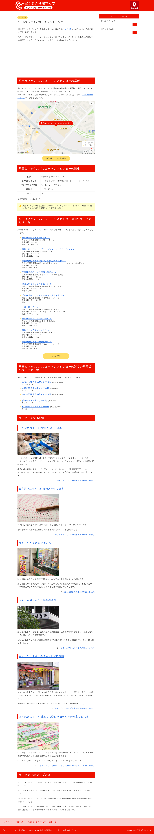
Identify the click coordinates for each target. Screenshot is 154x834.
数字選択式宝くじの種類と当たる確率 (41, 488)
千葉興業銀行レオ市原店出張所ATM (39, 272)
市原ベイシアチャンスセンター (36, 330)
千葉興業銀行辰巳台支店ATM (36, 238)
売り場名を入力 (107, 29)
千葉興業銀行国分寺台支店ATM (37, 342)
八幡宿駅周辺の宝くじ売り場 (35, 388)
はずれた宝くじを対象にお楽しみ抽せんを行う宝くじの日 (54, 716)
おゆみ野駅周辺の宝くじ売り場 (36, 394)
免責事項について (50, 830)
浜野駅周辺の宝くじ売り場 (34, 400)
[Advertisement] (56, 58)
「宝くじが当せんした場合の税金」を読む (77, 648)
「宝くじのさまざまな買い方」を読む (79, 592)
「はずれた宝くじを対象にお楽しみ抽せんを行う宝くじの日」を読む (65, 766)
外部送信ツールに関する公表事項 (31, 830)
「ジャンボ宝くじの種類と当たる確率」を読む (75, 481)
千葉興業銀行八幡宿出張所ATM (37, 318)
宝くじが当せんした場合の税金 (37, 600)
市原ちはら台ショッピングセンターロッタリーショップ (48, 249)
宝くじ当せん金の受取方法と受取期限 (41, 656)
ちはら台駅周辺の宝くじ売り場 (36, 382)
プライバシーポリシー (10, 830)
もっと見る (56, 356)
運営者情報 (62, 830)
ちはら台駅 (22, 17)
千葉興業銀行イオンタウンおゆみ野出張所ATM (44, 261)
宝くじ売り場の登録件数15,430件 (38, 8)
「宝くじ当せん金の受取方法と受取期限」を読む (74, 708)
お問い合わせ (72, 830)
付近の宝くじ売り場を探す (56, 158)
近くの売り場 (134, 8)
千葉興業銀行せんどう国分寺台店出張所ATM (43, 295)
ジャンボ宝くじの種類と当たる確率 (40, 427)
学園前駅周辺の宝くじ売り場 (35, 406)
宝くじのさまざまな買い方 (35, 542)
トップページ (7, 822)
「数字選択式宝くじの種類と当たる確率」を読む (74, 535)
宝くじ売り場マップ (40, 3)
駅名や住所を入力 (108, 21)
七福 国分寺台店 (30, 307)
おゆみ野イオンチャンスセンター (37, 284)
